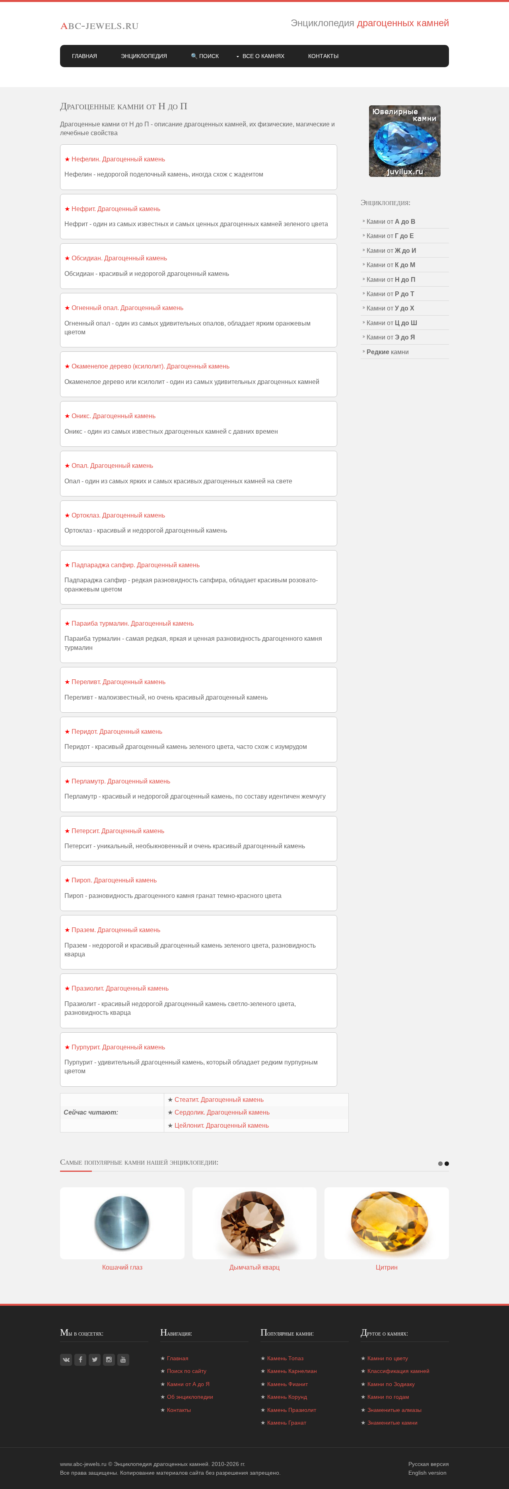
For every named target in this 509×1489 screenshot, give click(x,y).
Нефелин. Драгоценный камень (118, 159)
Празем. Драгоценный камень (116, 930)
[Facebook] (80, 1360)
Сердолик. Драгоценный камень (222, 1112)
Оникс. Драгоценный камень (113, 416)
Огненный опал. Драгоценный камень (127, 307)
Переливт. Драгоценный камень (118, 682)
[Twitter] (95, 1360)
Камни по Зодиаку (391, 1384)
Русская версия (428, 1464)
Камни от (391, 221)
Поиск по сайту (186, 1371)
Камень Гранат (286, 1422)
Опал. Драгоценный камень (112, 465)
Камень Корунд (287, 1397)
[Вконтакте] (66, 1360)
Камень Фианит (287, 1384)
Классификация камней (398, 1371)
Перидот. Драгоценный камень (117, 731)
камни (388, 352)
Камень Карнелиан (292, 1371)
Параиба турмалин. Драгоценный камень (133, 623)
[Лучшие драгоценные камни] (405, 140)
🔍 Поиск (205, 56)
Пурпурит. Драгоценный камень (118, 1047)
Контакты (323, 56)
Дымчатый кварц (254, 1267)
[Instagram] (109, 1360)
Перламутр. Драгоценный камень (121, 781)
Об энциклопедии (190, 1397)
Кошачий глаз (122, 1267)
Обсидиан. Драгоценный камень (119, 258)
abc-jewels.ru (99, 24)
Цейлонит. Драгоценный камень (222, 1125)
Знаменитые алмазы (394, 1410)
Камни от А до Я (188, 1384)
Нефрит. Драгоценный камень (116, 209)
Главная (84, 56)
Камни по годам (388, 1397)
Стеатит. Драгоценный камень (219, 1099)
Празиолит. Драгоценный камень (120, 988)
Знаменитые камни (392, 1422)
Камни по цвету (387, 1358)
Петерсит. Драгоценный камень (118, 831)
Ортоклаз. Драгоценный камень (118, 515)
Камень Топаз (285, 1358)
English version (427, 1473)
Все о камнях (263, 56)
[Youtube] (123, 1360)
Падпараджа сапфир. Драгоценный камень (136, 565)
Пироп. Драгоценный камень (114, 880)
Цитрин (387, 1267)
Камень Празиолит (291, 1410)
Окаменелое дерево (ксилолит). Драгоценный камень (150, 366)
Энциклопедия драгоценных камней (161, 1464)
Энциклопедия (144, 56)
